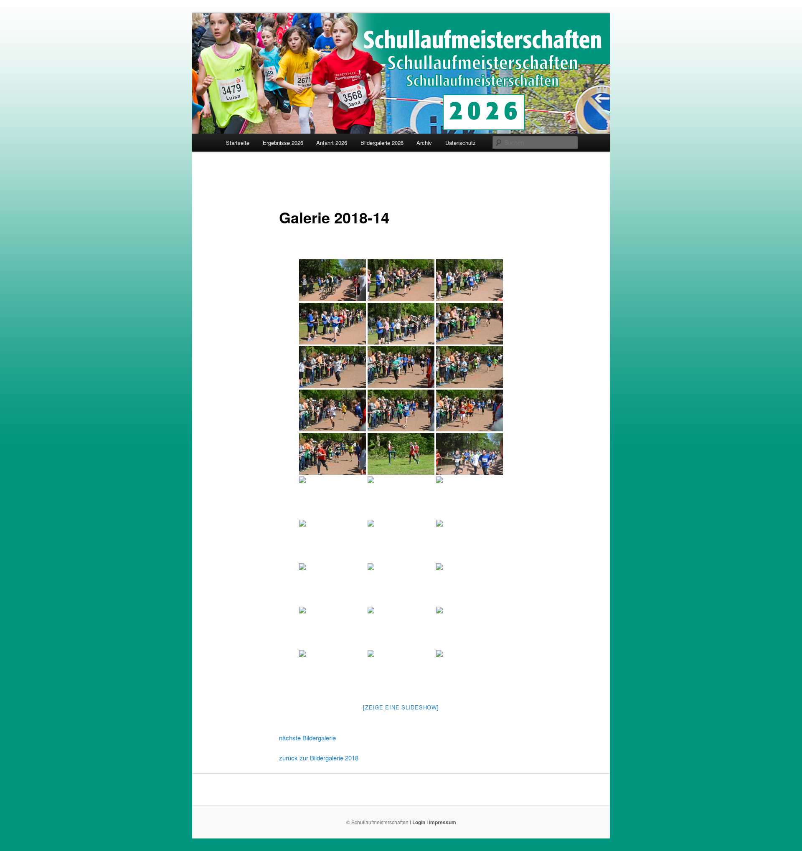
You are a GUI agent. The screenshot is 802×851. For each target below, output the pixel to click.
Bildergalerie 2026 (382, 143)
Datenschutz (460, 143)
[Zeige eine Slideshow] (401, 707)
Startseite (237, 143)
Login (418, 822)
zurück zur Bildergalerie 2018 (318, 757)
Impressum (442, 822)
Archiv (424, 143)
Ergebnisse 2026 (283, 143)
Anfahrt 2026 (331, 143)
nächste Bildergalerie (307, 737)
